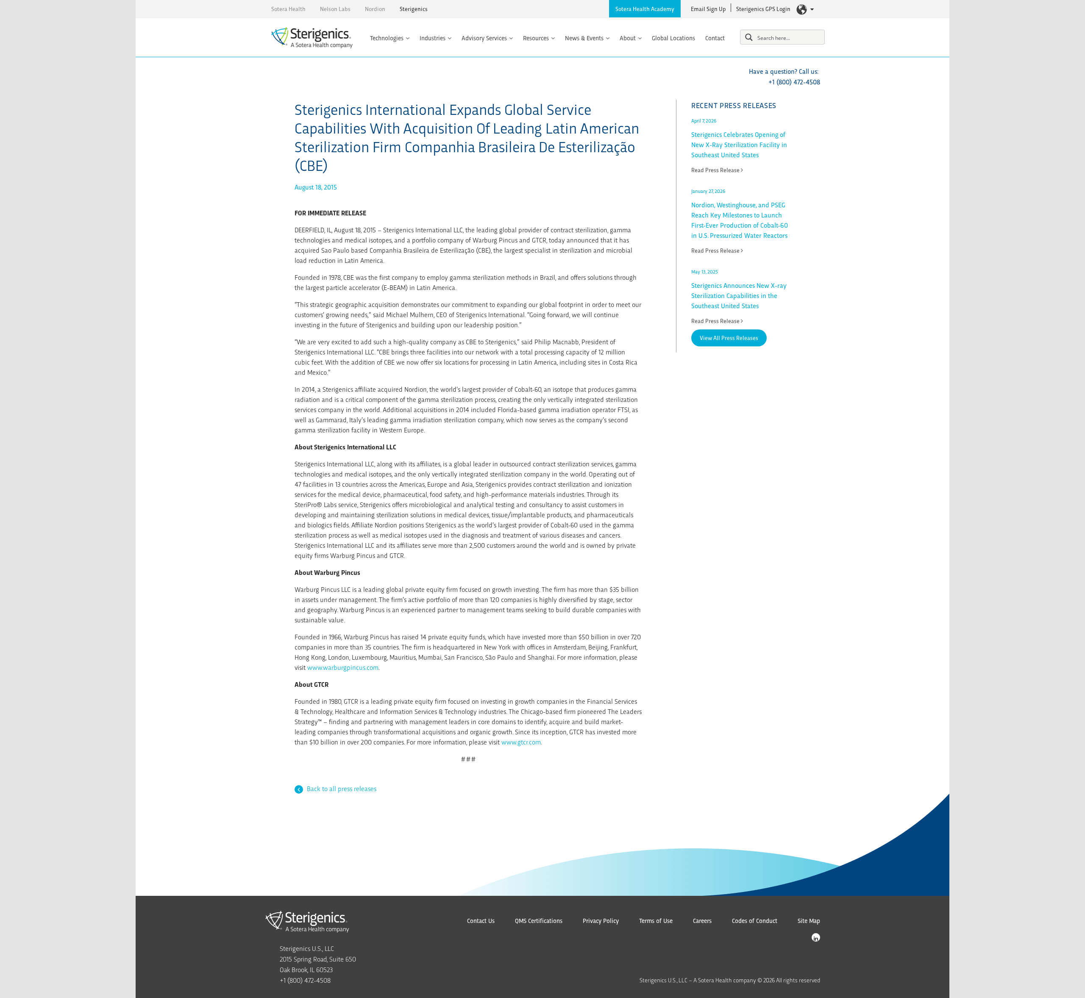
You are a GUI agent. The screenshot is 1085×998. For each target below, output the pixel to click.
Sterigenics (414, 9)
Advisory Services (484, 37)
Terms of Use (656, 920)
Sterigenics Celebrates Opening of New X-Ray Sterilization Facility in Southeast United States (739, 144)
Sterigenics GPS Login (763, 9)
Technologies (386, 37)
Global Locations (673, 37)
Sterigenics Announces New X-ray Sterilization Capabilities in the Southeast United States (739, 295)
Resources (536, 37)
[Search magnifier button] (749, 37)
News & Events (584, 37)
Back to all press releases (340, 788)
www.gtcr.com (521, 741)
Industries (432, 37)
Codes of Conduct (754, 920)
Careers (702, 920)
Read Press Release (716, 170)
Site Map (809, 920)
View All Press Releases (729, 338)
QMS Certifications (538, 920)
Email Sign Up (708, 9)
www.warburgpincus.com (342, 667)
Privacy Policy (601, 920)
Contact (715, 37)
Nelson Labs (335, 9)
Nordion (375, 9)
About (628, 37)
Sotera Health (288, 9)
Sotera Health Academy (644, 9)
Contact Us (481, 920)
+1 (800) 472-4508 (794, 81)
